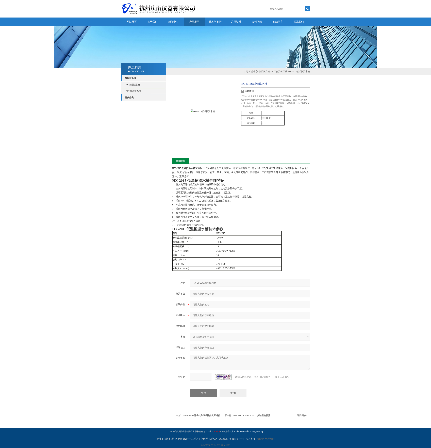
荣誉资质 (236, 21)
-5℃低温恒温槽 (132, 84)
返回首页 (205, 445)
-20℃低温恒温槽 (133, 91)
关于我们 (152, 21)
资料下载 (257, 21)
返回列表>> (302, 415)
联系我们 (299, 21)
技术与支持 (215, 21)
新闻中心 (173, 21)
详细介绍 (181, 160)
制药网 (260, 439)
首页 (245, 71)
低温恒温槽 (130, 78)
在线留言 (278, 21)
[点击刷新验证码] (223, 377)
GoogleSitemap (257, 431)
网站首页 (132, 21)
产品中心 (253, 71)
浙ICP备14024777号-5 (241, 431)
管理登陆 (270, 439)
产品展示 (194, 21)
